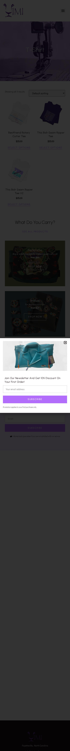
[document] (35, 375)
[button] (65, 342)
